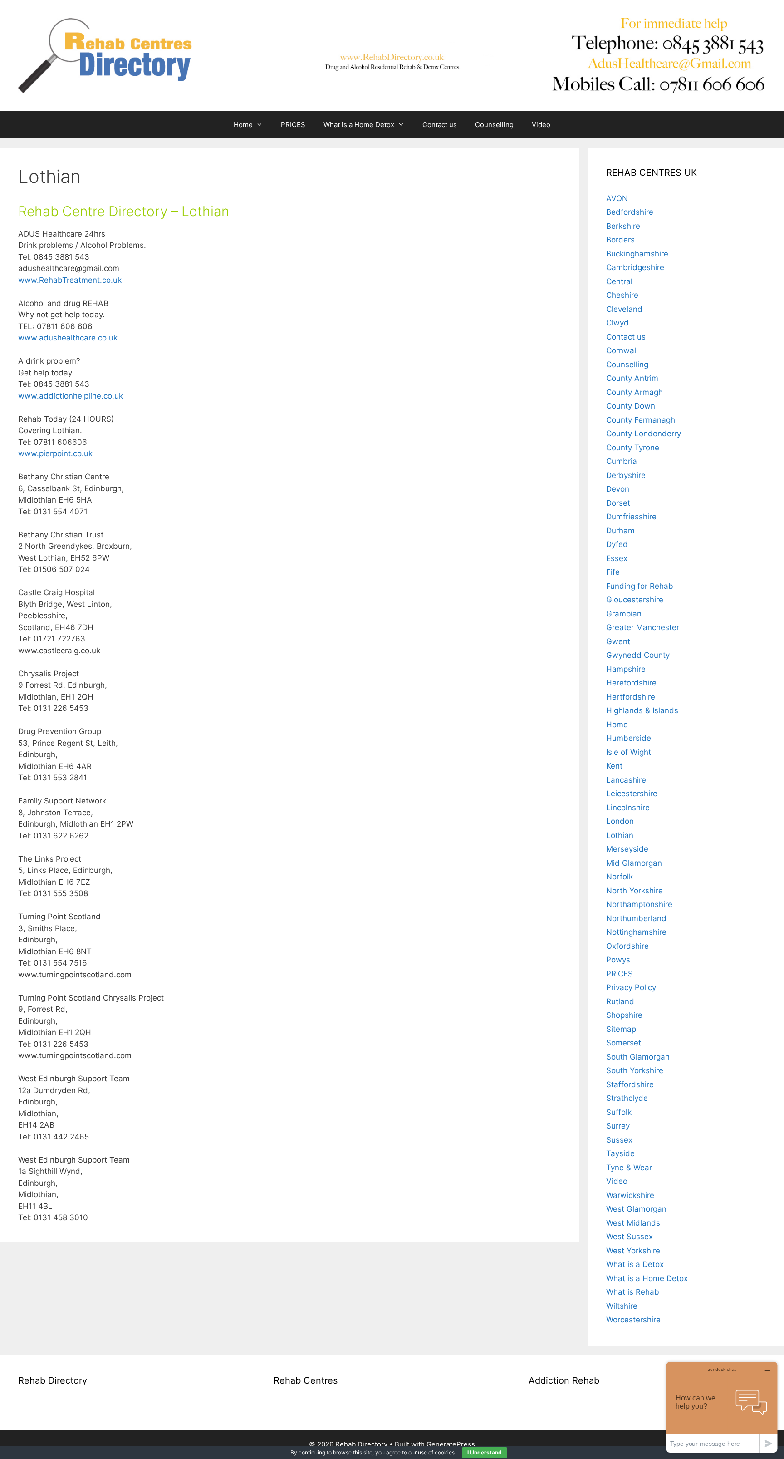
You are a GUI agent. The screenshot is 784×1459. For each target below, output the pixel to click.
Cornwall (622, 350)
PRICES (293, 124)
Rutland (620, 1001)
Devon (617, 488)
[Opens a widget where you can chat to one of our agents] (722, 1407)
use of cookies (436, 1452)
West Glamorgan (636, 1208)
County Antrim (632, 378)
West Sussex (629, 1236)
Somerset (623, 1042)
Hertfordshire (630, 696)
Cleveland (624, 309)
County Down (630, 405)
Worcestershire (633, 1319)
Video (541, 124)
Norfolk (619, 876)
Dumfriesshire (631, 516)
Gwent (618, 641)
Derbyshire (626, 475)
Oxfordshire (627, 946)
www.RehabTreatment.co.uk (71, 280)
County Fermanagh (640, 419)
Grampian (624, 613)
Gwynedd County (638, 655)
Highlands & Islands (642, 710)
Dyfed (617, 544)
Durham (620, 530)
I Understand (484, 1452)
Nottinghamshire (636, 932)
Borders (620, 239)
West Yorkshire (633, 1250)
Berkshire (623, 226)
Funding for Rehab (639, 586)
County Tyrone (632, 447)
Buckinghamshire (637, 253)
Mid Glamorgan (634, 863)
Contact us (439, 124)
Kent (614, 765)
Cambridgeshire (635, 267)
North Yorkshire (634, 890)
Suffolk (619, 1112)
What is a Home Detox (358, 124)
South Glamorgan (638, 1056)
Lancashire (626, 779)
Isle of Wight (628, 752)
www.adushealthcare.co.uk (68, 337)
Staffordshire (630, 1084)
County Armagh (634, 392)
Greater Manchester (642, 627)
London (620, 821)
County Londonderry (643, 433)
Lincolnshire (628, 807)
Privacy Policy (631, 987)
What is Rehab (632, 1291)
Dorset (618, 503)
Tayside (620, 1153)
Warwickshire (630, 1195)
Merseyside (627, 848)
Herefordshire (631, 682)
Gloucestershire (634, 599)
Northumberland (636, 918)
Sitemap (621, 1029)
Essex (616, 558)
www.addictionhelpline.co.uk (70, 395)
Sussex (619, 1139)
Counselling (494, 124)
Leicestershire (631, 793)
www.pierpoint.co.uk (56, 453)
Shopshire (624, 1015)
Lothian (619, 835)
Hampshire (626, 669)
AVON (617, 198)
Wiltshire (621, 1306)
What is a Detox (635, 1264)
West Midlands (633, 1222)
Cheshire (622, 295)
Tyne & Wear (629, 1167)
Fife (613, 572)
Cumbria (621, 461)
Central (619, 281)
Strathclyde (627, 1098)
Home (243, 124)
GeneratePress (450, 1444)
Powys (618, 959)
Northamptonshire (639, 904)
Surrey (618, 1125)
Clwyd (617, 322)
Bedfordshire (629, 212)
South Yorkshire (634, 1070)
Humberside (628, 738)
